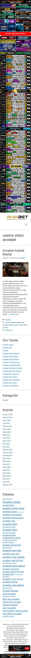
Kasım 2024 (7, 441)
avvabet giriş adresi (9, 533)
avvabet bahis (8, 505)
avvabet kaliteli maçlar (10, 325)
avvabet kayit (7, 547)
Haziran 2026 (7, 417)
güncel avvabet (10, 604)
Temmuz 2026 (8, 414)
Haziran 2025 (7, 426)
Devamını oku (14, 314)
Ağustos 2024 (7, 449)
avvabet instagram (12, 545)
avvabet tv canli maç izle (13, 579)
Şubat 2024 (7, 467)
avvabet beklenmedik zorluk (14, 322)
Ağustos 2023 (7, 484)
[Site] (15, 56)
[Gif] (15, 91)
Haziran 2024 (7, 455)
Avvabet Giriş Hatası (10, 383)
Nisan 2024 (7, 461)
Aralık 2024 (7, 438)
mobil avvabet (8, 611)
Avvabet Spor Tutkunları (11, 374)
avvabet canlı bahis (12, 514)
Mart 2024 (6, 464)
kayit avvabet (9, 608)
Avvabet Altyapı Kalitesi (11, 359)
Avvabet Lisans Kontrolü (11, 353)
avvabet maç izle (11, 554)
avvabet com (9, 521)
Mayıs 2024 (7, 458)
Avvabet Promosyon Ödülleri (12, 368)
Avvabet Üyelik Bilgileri (10, 385)
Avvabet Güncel (9, 535)
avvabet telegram (19, 574)
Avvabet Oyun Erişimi (10, 377)
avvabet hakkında (8, 542)
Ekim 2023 (6, 479)
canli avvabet (9, 593)
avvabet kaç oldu (12, 550)
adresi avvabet (7, 499)
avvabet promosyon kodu (13, 571)
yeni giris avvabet (8, 616)
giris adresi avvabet (9, 596)
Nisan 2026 (7, 420)
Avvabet (8, 319)
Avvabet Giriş (7, 347)
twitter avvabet (21, 611)
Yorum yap (8, 330)
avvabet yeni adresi (13, 585)
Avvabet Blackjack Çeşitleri (12, 371)
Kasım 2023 (7, 476)
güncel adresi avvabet (12, 602)
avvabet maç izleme (14, 557)
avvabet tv (6, 576)
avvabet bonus (10, 511)
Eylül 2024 (6, 446)
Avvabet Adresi (8, 345)
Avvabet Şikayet (10, 590)
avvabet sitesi (8, 574)
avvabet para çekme (14, 565)
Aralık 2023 (7, 473)
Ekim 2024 (6, 444)
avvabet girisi (10, 524)
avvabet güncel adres (12, 538)
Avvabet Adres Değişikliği (11, 365)
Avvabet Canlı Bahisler (10, 356)
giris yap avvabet (11, 599)
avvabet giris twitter (9, 527)
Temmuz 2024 (8, 452)
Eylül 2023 (6, 482)
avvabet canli (21, 512)
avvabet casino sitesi (13, 517)
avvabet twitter (10, 582)
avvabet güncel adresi (10, 540)
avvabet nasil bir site (13, 560)
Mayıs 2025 (7, 429)
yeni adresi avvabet (12, 613)
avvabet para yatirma (10, 563)
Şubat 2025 (7, 432)
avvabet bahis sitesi (13, 508)
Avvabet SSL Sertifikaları (11, 380)
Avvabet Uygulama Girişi (11, 362)
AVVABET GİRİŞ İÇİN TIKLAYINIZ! (15, 33)
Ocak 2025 (6, 435)
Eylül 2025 (6, 423)
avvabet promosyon (11, 569)
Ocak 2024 (6, 470)
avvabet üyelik (7, 588)
